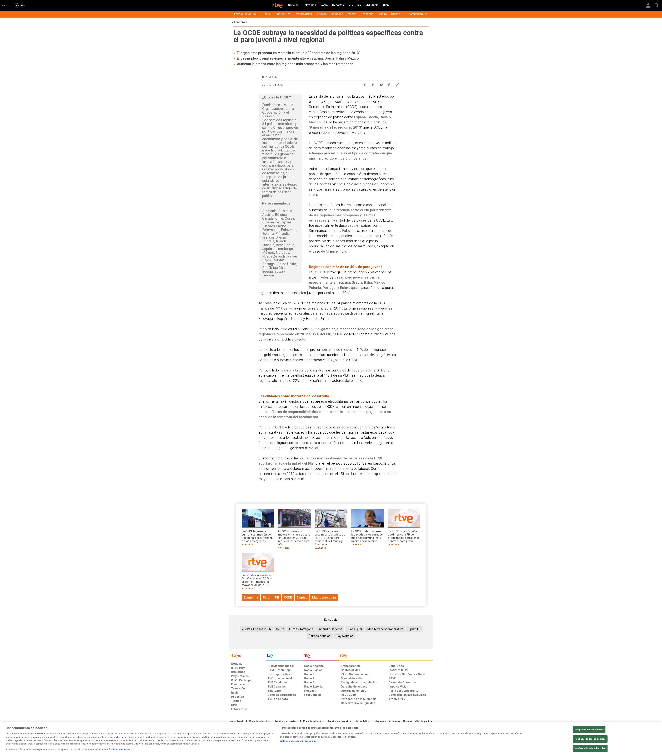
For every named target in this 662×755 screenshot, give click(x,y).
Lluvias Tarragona (301, 629)
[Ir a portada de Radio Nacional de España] (321, 656)
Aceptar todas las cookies (589, 729)
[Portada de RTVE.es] (277, 5)
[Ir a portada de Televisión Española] (284, 656)
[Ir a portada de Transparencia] (386, 656)
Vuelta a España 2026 (256, 629)
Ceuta (280, 629)
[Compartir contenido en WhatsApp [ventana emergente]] (389, 84)
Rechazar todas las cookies (590, 739)
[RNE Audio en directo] (22, 5)
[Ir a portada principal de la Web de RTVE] (247, 655)
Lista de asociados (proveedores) (298, 741)
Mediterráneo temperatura (385, 629)
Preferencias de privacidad (590, 748)
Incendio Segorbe (330, 629)
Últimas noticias (319, 636)
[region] (331, 738)
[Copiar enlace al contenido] (398, 84)
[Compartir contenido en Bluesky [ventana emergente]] (381, 84)
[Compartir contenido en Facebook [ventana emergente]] (365, 84)
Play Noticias (344, 636)
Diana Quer (355, 629)
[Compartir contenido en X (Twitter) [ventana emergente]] (373, 84)
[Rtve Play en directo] (16, 5)
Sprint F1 (414, 629)
